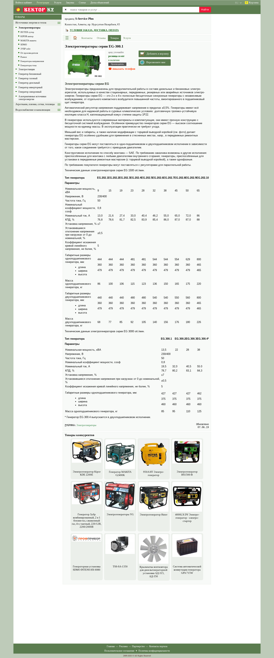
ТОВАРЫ (20, 17)
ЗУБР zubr (25, 49)
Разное (23, 57)
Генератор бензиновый (29, 74)
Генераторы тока (28, 65)
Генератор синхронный (29, 91)
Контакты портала (158, 646)
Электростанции (26, 69)
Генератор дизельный (29, 82)
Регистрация (43, 2)
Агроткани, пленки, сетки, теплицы (35, 104)
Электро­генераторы (86, 425)
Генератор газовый (27, 78)
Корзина (252, 2)
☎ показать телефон (121, 68)
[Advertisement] (137, 613)
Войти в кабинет (23, 2)
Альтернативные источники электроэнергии (32, 98)
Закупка (70, 2)
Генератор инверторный (30, 87)
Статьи (82, 2)
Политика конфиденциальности (154, 650)
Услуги (57, 2)
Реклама (123, 646)
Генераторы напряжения (32, 61)
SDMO (23, 44)
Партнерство (138, 646)
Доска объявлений (99, 2)
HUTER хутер (27, 32)
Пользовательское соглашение (119, 650)
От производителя (29, 53)
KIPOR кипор (26, 36)
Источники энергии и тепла (30, 22)
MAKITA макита (28, 40)
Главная (111, 646)
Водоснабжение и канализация (32, 109)
